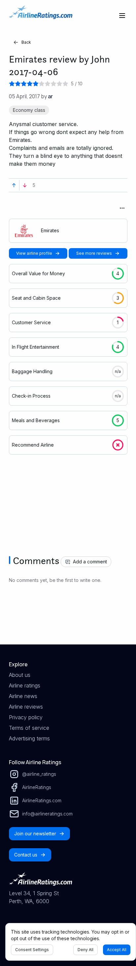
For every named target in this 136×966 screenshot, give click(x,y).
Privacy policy (26, 717)
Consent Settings (32, 949)
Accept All (116, 949)
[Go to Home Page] (40, 15)
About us (19, 675)
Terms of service (29, 727)
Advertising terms (29, 738)
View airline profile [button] (34, 253)
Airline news (23, 696)
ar (50, 96)
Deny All (85, 949)
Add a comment (90, 561)
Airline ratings (24, 685)
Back (26, 42)
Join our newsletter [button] (35, 833)
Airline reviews (26, 706)
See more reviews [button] (94, 253)
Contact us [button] (25, 854)
